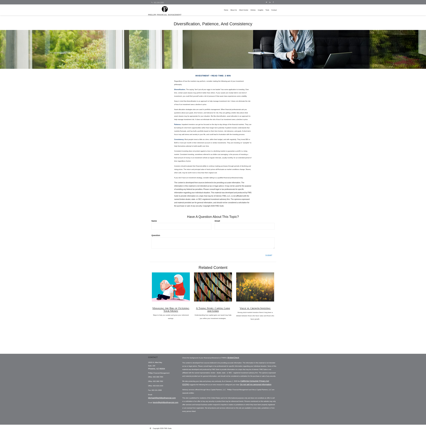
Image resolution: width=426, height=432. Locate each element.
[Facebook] (273, 2)
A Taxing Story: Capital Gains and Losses (213, 309)
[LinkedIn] (269, 2)
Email (217, 221)
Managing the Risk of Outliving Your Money (170, 309)
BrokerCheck (233, 358)
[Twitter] (266, 2)
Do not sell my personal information (255, 384)
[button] (233, 10)
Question (155, 235)
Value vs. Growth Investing (255, 308)
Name (154, 221)
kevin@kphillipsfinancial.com (165, 402)
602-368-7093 (159, 2)
